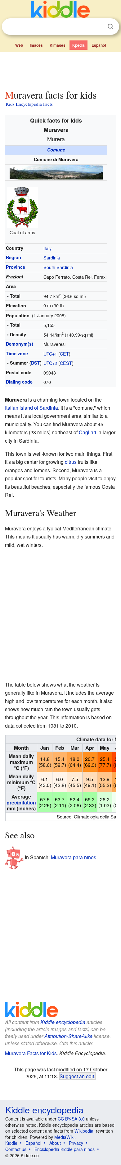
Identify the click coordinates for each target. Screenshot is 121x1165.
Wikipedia (83, 1131)
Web (19, 45)
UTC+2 (50, 363)
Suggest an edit (77, 1076)
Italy (47, 248)
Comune (56, 150)
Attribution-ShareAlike (68, 1036)
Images (36, 45)
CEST (66, 363)
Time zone (17, 353)
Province (15, 267)
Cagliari (87, 432)
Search (110, 27)
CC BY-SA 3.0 (71, 1119)
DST (35, 363)
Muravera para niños (73, 857)
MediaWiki (64, 1137)
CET (64, 353)
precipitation (21, 802)
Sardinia (51, 257)
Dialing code (19, 382)
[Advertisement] (60, 69)
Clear (97, 26)
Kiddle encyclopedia (62, 1022)
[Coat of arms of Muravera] (22, 206)
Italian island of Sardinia (31, 407)
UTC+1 (50, 353)
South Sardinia (58, 267)
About (55, 1143)
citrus (71, 461)
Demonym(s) (19, 344)
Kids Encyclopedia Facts (29, 104)
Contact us (15, 1149)
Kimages (57, 45)
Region (13, 257)
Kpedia (78, 45)
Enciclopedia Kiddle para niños (64, 1149)
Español (99, 45)
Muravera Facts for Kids (31, 1053)
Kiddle (11, 1143)
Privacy (76, 1143)
